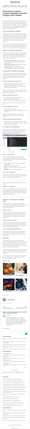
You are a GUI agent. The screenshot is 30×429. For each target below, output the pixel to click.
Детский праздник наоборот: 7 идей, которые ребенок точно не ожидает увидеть (15, 387)
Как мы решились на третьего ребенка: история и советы (16, 420)
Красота (8, 6)
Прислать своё (21, 6)
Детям (12, 6)
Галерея (16, 6)
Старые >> (25, 367)
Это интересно (7, 295)
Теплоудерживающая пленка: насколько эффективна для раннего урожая (13, 382)
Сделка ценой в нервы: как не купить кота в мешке (10, 398)
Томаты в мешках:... (6, 363)
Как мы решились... (6, 356)
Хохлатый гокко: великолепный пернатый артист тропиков (17, 344)
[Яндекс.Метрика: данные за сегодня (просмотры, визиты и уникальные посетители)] (15, 370)
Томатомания (15, 2)
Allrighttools (19, 24)
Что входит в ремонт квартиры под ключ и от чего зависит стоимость (13, 405)
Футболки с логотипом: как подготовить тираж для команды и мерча (13, 380)
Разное (26, 6)
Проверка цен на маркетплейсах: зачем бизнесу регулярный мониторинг (13, 389)
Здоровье (4, 6)
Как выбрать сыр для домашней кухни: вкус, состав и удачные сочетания (13, 403)
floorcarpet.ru (16, 428)
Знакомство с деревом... (6, 353)
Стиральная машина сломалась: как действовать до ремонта (12, 400)
